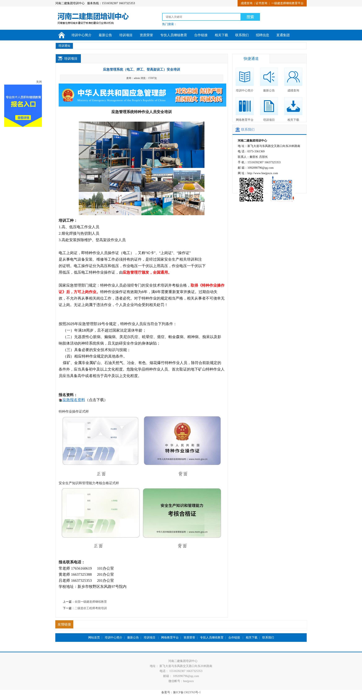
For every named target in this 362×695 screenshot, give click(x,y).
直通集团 (283, 35)
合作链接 (201, 35)
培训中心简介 (81, 35)
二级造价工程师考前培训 (91, 608)
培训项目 (126, 35)
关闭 (55, 104)
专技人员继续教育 (173, 35)
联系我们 (242, 35)
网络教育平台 (244, 119)
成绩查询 (246, 3)
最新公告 (105, 35)
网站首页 (94, 637)
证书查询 (261, 3)
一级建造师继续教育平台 (287, 3)
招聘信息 (262, 35)
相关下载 (221, 35)
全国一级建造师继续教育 (91, 601)
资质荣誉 (146, 35)
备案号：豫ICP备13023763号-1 (181, 692)
